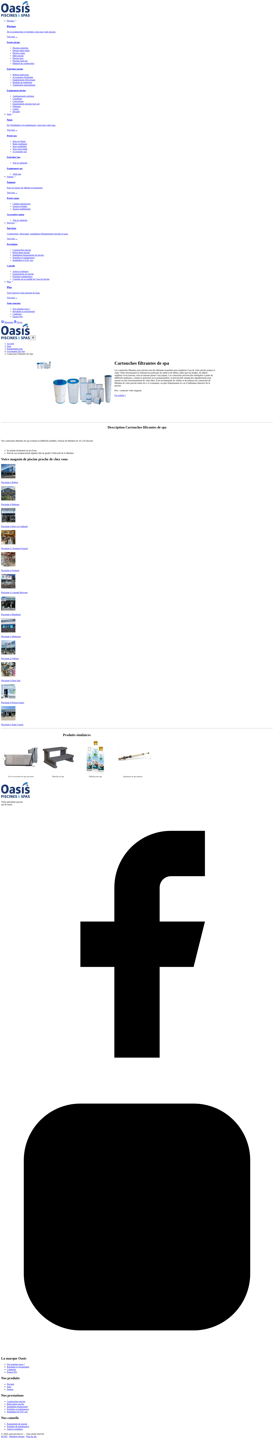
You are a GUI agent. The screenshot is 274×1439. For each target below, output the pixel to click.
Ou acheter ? (120, 395)
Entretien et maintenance (24, 257)
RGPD (4, 1436)
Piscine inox (18, 58)
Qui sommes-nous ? (16, 1364)
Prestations (12, 244)
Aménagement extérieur (23, 96)
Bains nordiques (20, 144)
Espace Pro (18, 316)
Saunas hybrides (20, 206)
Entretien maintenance (23, 276)
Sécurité (16, 111)
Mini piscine (18, 55)
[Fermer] (33, 337)
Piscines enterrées (20, 48)
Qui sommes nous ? (21, 309)
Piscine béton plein (21, 50)
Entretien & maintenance (18, 1426)
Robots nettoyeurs (21, 74)
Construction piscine (22, 250)
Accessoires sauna (15, 214)
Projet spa (12, 136)
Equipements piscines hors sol (26, 104)
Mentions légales (16, 1436)
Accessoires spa (20, 151)
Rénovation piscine (21, 252)
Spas (9, 114)
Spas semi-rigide (20, 149)
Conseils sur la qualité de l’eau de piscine (31, 279)
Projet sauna (13, 198)
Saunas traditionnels (22, 209)
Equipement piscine (16, 90)
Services (11, 223)
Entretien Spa (13, 157)
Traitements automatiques (24, 85)
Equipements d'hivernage (24, 80)
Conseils (11, 266)
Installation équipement (17, 1406)
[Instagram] (137, 1352)
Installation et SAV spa (23, 260)
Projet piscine (13, 42)
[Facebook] (137, 1079)
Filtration (17, 106)
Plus (9, 281)
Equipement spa (15, 168)
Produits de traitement (22, 82)
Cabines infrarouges (22, 204)
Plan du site (31, 1436)
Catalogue (17, 314)
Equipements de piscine (23, 274)
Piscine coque (19, 53)
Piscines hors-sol (20, 61)
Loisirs (16, 109)
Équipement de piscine (17, 1424)
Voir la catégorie (20, 163)
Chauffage (17, 98)
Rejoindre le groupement (24, 311)
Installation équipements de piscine (28, 255)
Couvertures (18, 101)
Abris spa (17, 174)
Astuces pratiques (20, 271)
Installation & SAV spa (17, 1412)
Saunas (10, 176)
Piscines (11, 21)
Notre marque (14, 303)
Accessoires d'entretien (23, 77)
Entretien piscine (15, 69)
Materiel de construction (23, 63)
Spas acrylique (19, 141)
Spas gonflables (20, 146)
